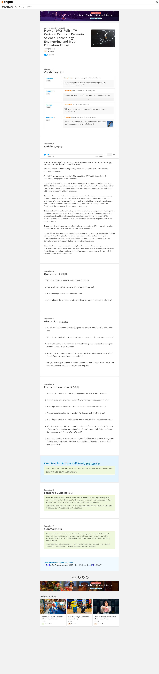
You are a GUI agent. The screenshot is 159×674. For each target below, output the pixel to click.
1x (109, 154)
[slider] (48, 154)
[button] (88, 99)
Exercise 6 (49, 490)
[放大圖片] (103, 38)
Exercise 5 (49, 384)
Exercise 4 (49, 318)
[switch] (46, 55)
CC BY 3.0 (91, 565)
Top (16, 7)
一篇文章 (47, 565)
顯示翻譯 (51, 55)
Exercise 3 (49, 271)
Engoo (46, 28)
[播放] (45, 154)
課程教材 (30, 7)
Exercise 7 (49, 526)
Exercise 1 (49, 69)
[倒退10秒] (105, 154)
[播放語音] (84, 85)
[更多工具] (114, 154)
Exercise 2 (49, 143)
